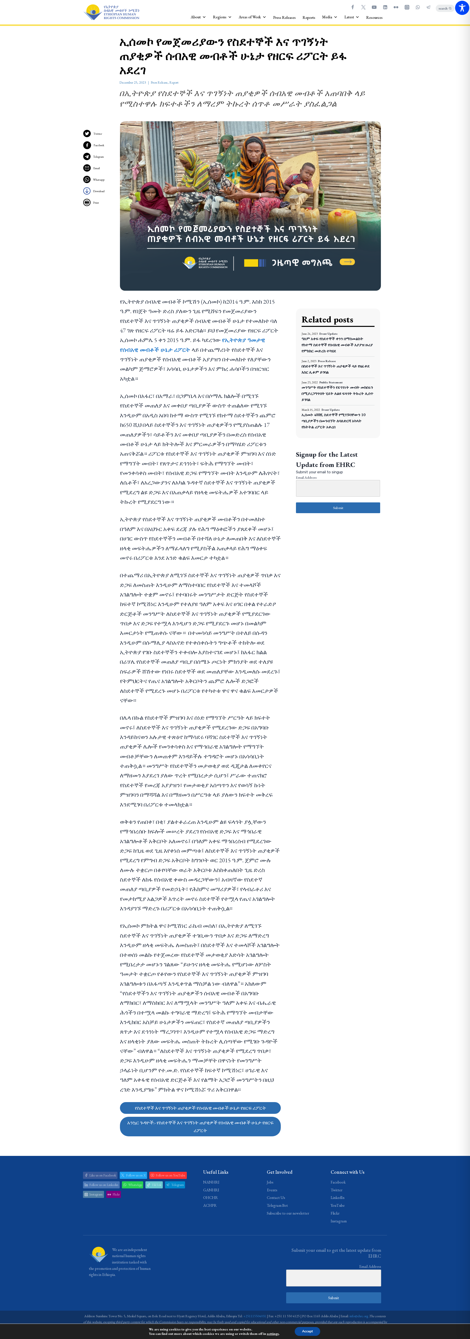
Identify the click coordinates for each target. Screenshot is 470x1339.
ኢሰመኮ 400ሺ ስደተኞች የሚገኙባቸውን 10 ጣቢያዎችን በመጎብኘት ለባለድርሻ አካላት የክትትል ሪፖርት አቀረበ (333, 421)
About (196, 17)
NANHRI (211, 1182)
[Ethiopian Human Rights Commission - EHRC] (111, 12)
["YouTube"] (374, 7)
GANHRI (211, 1190)
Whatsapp (99, 180)
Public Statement (331, 382)
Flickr (335, 1213)
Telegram (98, 157)
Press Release (159, 82)
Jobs (270, 1182)
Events (272, 1190)
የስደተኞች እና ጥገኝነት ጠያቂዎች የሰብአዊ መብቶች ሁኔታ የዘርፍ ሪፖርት (200, 1108)
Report (173, 82)
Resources (374, 17)
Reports (309, 17)
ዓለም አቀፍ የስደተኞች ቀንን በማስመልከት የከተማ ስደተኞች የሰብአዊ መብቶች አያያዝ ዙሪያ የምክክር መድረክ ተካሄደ (337, 345)
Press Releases (284, 17)
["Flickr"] (396, 7)
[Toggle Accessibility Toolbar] (462, 7)
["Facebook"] (352, 7)
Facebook (99, 145)
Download (99, 191)
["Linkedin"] (385, 7)
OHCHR (210, 1197)
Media (327, 17)
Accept (307, 1331)
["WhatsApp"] (417, 7)
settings (273, 1333)
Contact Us (276, 1197)
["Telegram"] (428, 7)
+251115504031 (254, 1316)
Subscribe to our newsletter (288, 1213)
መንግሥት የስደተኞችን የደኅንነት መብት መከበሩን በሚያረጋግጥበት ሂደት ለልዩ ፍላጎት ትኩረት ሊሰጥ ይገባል (337, 393)
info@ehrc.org (359, 1316)
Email (96, 168)
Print (96, 203)
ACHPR (210, 1205)
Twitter (97, 134)
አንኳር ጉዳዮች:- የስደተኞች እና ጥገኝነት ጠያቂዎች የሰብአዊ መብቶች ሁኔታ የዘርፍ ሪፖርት (200, 1126)
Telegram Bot (277, 1205)
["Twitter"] (363, 7)
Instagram (339, 1221)
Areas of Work (250, 17)
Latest (349, 17)
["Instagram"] (406, 7)
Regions (219, 17)
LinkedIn (337, 1197)
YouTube (338, 1205)
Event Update (328, 334)
